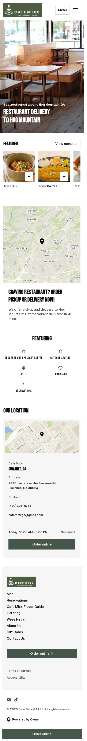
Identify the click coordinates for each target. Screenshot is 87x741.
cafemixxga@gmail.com (25, 516)
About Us (14, 626)
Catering (13, 613)
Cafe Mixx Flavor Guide (25, 607)
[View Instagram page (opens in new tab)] (9, 699)
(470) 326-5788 (19, 507)
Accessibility (16, 677)
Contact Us (16, 638)
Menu (62, 10)
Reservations (17, 600)
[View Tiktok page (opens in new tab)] (16, 699)
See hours (68, 532)
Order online (42, 544)
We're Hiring (16, 619)
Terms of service (19, 671)
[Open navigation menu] (75, 10)
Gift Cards (15, 632)
